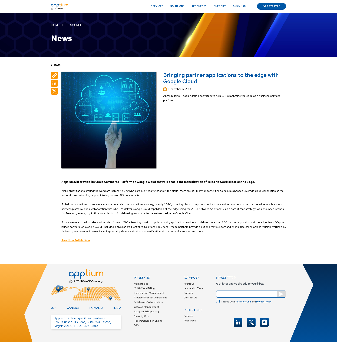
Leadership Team (193, 288)
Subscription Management (149, 293)
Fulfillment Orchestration (148, 302)
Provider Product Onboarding (150, 297)
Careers (188, 293)
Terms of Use (243, 301)
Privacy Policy (263, 301)
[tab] (54, 308)
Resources (199, 6)
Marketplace (141, 283)
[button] (177, 6)
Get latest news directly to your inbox (240, 283)
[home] (59, 6)
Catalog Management (146, 306)
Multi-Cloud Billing (144, 288)
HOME (55, 25)
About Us (189, 283)
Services (157, 6)
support (220, 6)
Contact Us (190, 297)
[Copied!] (54, 75)
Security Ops (141, 316)
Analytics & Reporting (146, 311)
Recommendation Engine (148, 320)
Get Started (271, 6)
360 (136, 325)
